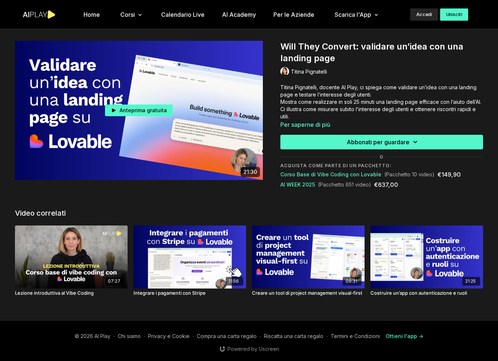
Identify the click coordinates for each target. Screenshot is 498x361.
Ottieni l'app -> (404, 336)
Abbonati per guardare (378, 142)
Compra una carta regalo (227, 336)
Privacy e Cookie (169, 336)
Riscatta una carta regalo (293, 336)
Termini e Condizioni (355, 336)
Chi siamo (129, 336)
